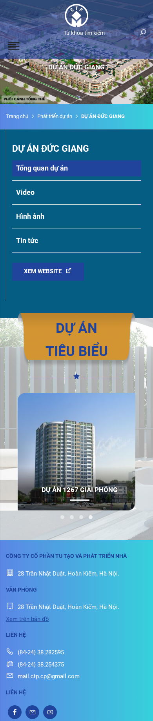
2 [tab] (72, 517)
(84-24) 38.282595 (41, 652)
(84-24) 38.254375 (41, 664)
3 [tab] (81, 517)
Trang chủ (17, 116)
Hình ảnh (30, 216)
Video (25, 192)
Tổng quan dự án (42, 168)
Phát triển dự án (54, 116)
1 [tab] (62, 517)
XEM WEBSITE (43, 271)
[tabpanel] (76, 451)
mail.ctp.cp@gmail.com (49, 676)
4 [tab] (91, 517)
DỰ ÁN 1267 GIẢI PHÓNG (80, 490)
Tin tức (27, 240)
